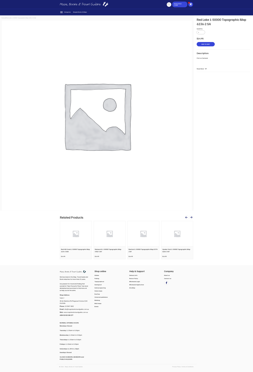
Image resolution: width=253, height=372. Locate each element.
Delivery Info (133, 275)
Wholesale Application (136, 284)
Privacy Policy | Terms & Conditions (183, 366)
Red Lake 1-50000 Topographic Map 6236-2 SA (20, 18)
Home (3, 18)
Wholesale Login (134, 281)
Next (190, 240)
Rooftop (97, 294)
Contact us (167, 278)
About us (167, 275)
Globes (96, 275)
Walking (97, 300)
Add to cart (205, 44)
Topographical (99, 281)
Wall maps (97, 303)
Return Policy (133, 278)
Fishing (96, 278)
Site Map (132, 288)
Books (96, 306)
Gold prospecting (100, 288)
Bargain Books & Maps (80, 12)
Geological (98, 284)
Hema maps (98, 291)
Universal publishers (101, 297)
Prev (62, 240)
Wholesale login (178, 4)
